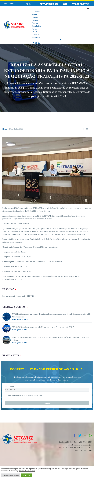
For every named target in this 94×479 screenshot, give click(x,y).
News (4, 129)
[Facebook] (23, 4)
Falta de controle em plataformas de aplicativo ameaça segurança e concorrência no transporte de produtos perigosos (50, 338)
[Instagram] (26, 4)
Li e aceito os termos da (25, 396)
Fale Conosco (9, 3)
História (34, 14)
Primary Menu (88, 8)
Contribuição (36, 26)
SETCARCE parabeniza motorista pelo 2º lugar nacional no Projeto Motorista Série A (43, 327)
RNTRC (35, 32)
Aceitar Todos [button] (26, 475)
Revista (34, 29)
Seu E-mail (9, 387)
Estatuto (35, 20)
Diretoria (35, 17)
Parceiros (35, 23)
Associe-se (36, 37)
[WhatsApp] (30, 4)
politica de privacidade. (34, 396)
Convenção (36, 35)
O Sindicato (36, 12)
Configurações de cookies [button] (11, 475)
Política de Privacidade (27, 471)
